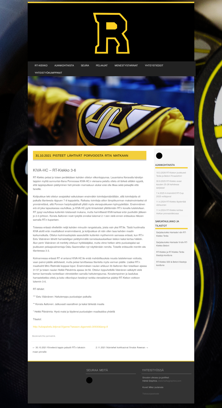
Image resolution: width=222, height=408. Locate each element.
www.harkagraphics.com (169, 380)
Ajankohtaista (64, 65)
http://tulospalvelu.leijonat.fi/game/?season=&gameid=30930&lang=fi (70, 326)
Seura (85, 65)
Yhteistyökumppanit (48, 72)
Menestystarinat (126, 65)
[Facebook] (159, 156)
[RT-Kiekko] (112, 32)
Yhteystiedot (154, 65)
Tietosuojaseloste (150, 393)
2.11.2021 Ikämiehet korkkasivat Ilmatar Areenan (122, 347)
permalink (50, 335)
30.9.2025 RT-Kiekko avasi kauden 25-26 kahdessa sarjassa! (169, 184)
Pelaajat (102, 65)
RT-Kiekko (41, 65)
